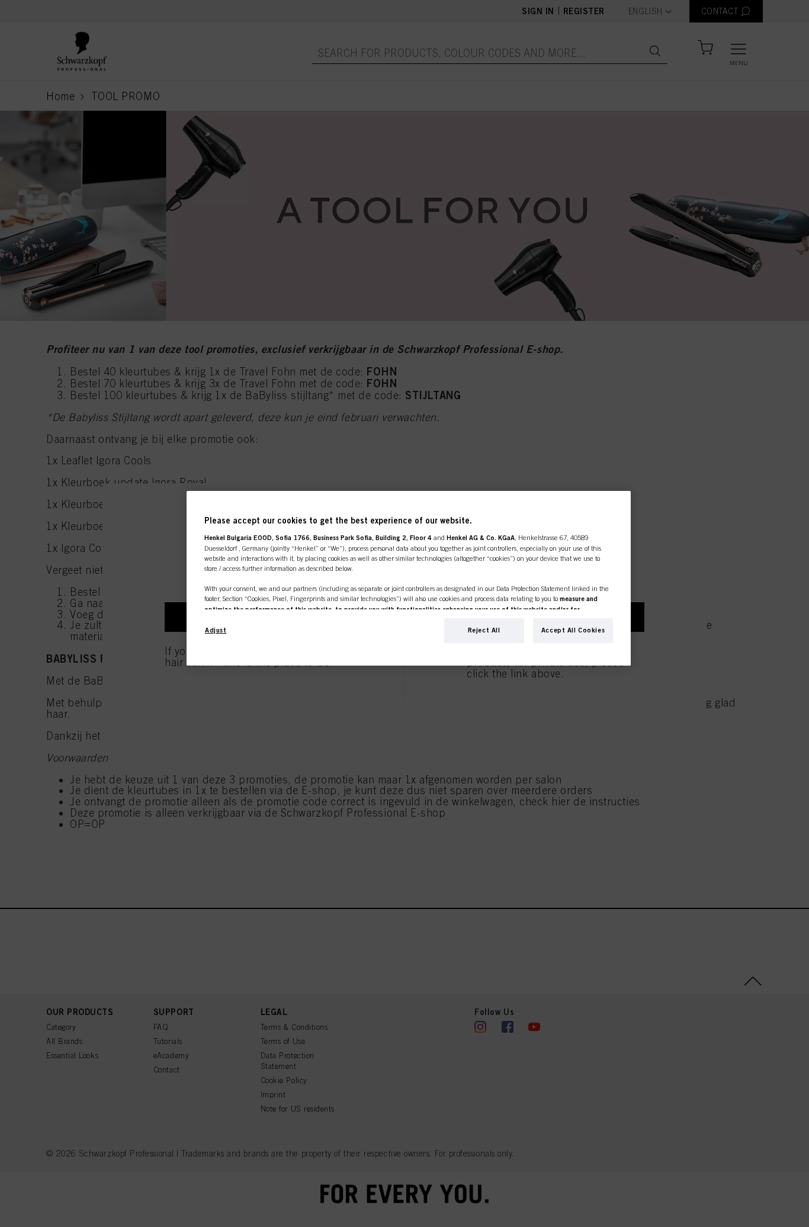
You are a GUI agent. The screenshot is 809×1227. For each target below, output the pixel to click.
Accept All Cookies (573, 630)
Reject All (484, 630)
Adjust (215, 630)
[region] (409, 578)
